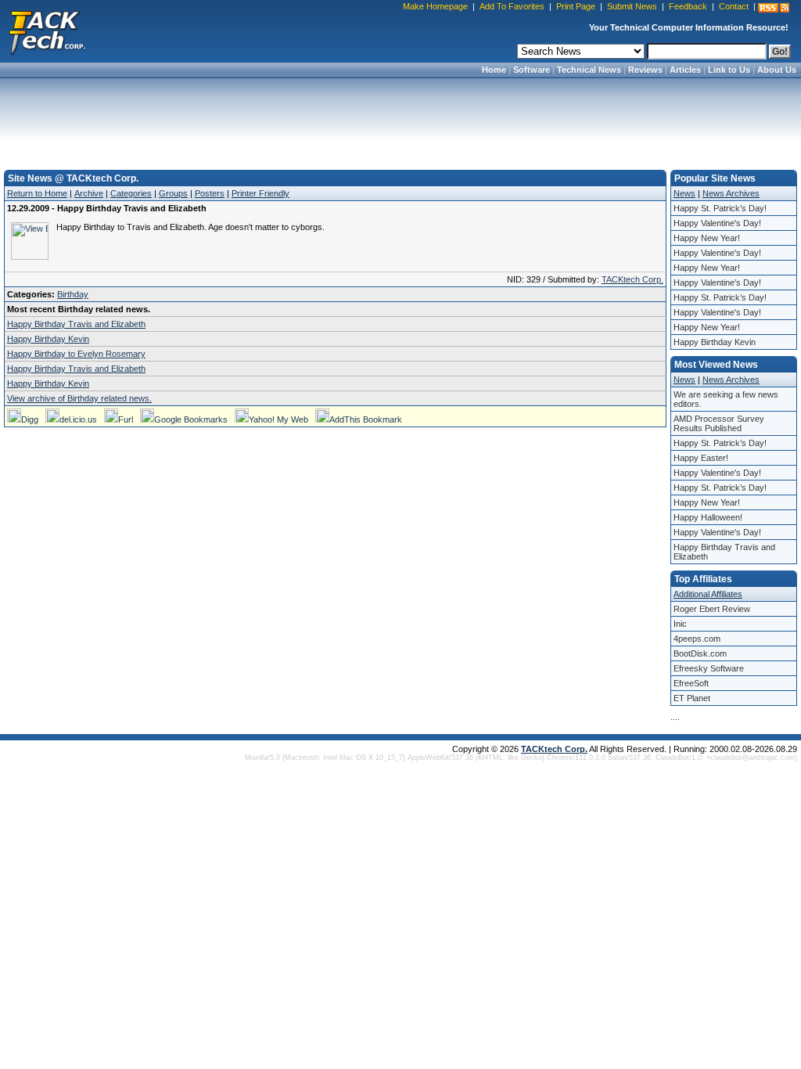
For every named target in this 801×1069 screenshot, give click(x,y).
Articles (685, 69)
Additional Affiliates (707, 594)
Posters (209, 193)
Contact (734, 6)
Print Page (575, 6)
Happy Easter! (700, 458)
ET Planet (691, 698)
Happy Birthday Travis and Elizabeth (76, 324)
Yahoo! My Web (278, 419)
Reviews (645, 69)
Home (494, 69)
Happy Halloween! (707, 517)
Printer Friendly (260, 193)
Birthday (72, 294)
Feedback (688, 6)
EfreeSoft (691, 683)
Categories (131, 193)
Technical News (589, 69)
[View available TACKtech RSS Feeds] (773, 7)
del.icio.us (78, 419)
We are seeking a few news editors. (725, 399)
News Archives (731, 193)
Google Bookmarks (191, 419)
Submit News (632, 6)
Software (531, 69)
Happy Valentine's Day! (717, 223)
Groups (173, 193)
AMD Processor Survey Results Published (718, 423)
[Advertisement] (400, 119)
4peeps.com (696, 638)
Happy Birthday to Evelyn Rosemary (76, 353)
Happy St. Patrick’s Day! (720, 208)
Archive (88, 193)
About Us (776, 69)
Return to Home (37, 193)
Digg (29, 419)
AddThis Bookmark (365, 419)
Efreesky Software (708, 668)
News (684, 193)
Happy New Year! (706, 238)
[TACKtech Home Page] (47, 31)
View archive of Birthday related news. (79, 398)
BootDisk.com (700, 653)
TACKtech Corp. (632, 279)
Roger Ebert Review (711, 609)
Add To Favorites (512, 6)
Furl (125, 419)
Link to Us (729, 69)
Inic (680, 623)
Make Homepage (435, 6)
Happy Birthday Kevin (48, 339)
